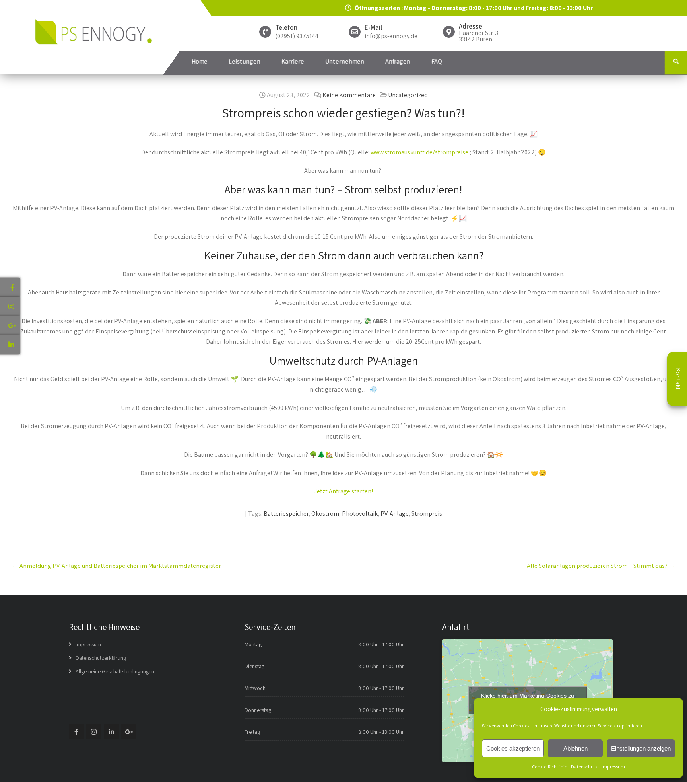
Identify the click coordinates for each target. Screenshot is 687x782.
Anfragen (397, 61)
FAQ (436, 61)
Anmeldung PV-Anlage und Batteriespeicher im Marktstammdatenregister (116, 566)
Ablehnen (575, 748)
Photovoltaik (360, 513)
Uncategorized (408, 95)
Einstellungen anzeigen (641, 748)
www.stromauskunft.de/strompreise (419, 152)
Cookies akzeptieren (513, 748)
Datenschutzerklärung (101, 657)
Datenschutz (584, 767)
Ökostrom (325, 513)
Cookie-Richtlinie (549, 767)
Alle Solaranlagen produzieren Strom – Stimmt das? (601, 566)
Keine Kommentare (349, 95)
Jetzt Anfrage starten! (343, 491)
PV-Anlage (394, 513)
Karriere (292, 61)
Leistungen (244, 61)
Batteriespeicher (286, 513)
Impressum (613, 767)
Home (200, 61)
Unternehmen (344, 61)
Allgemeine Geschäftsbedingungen (115, 671)
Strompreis (426, 513)
